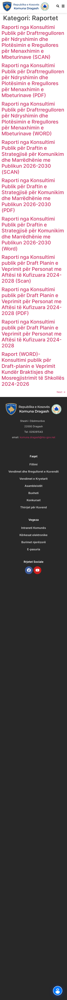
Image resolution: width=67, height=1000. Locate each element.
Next (61, 392)
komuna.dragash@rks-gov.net (37, 437)
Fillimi (33, 464)
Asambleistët (33, 485)
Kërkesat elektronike (33, 535)
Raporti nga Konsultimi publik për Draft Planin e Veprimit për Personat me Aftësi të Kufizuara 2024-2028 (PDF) (32, 301)
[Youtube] (37, 570)
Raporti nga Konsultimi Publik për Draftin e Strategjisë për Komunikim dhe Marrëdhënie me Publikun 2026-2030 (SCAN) (33, 157)
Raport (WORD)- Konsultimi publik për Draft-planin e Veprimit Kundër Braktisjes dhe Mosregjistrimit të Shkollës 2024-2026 (33, 369)
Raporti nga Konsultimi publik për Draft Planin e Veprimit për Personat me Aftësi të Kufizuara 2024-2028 (32, 334)
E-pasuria (33, 549)
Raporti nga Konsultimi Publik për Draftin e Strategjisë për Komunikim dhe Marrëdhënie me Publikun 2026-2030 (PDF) (33, 195)
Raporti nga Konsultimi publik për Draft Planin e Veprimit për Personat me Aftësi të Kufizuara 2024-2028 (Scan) (32, 269)
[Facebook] (29, 570)
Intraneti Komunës (33, 527)
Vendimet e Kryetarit (33, 478)
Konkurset (34, 500)
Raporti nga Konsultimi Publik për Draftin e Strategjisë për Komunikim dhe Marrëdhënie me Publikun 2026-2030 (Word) (33, 234)
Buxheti (33, 493)
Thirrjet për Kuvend (33, 507)
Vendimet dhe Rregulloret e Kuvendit (33, 471)
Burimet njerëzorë (33, 542)
